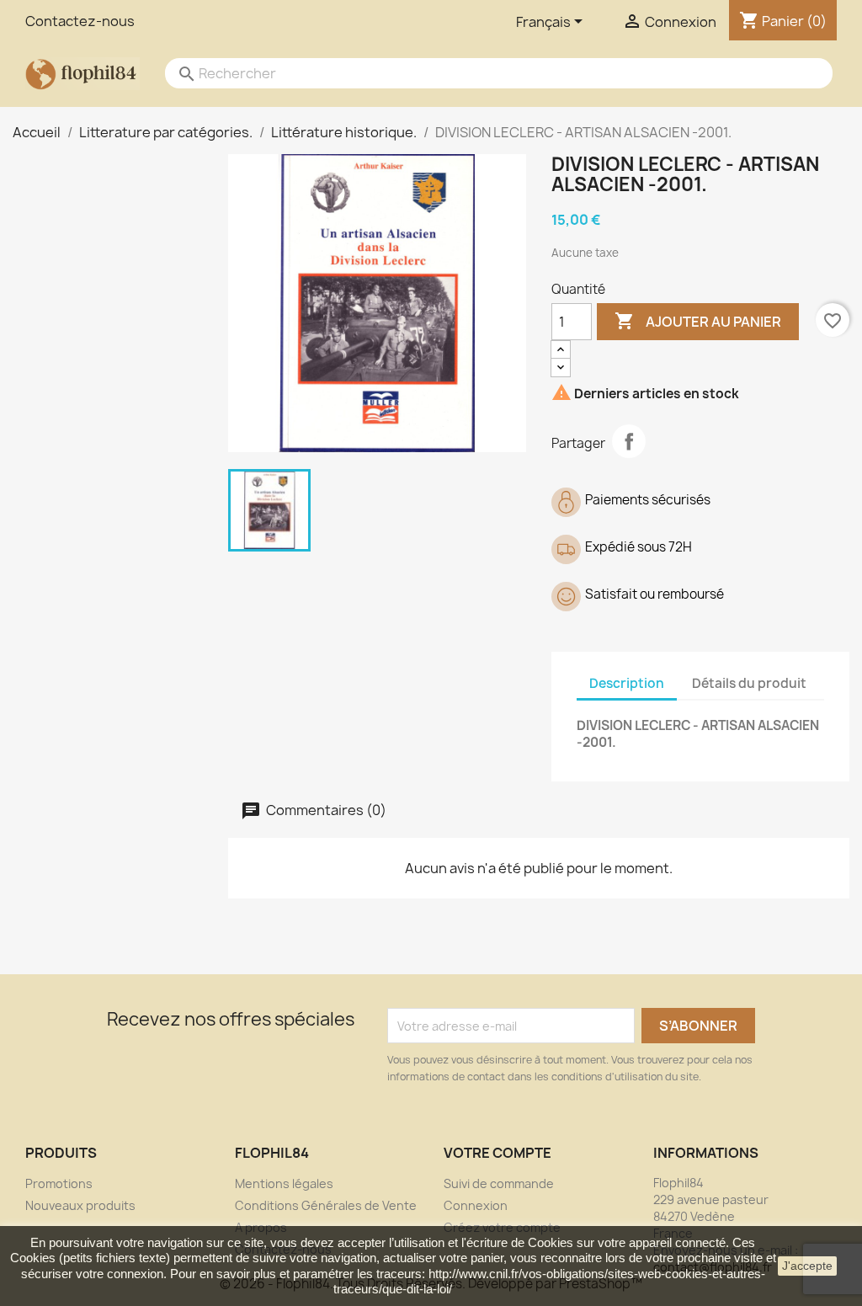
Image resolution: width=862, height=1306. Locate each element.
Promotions (59, 1183)
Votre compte (497, 1152)
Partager (629, 441)
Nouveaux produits (80, 1205)
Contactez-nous (80, 21)
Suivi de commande (499, 1183)
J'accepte (807, 1265)
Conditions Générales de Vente (326, 1205)
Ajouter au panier (698, 321)
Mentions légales (284, 1183)
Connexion (476, 1205)
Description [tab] (626, 683)
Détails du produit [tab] (749, 683)
